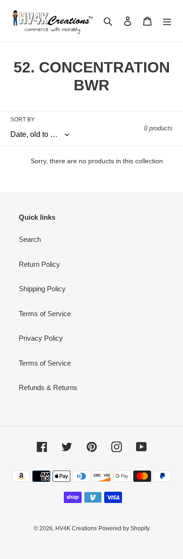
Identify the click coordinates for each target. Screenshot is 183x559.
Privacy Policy (41, 338)
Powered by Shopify (124, 528)
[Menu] (167, 21)
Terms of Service (45, 314)
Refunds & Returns (48, 387)
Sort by (22, 119)
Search (30, 239)
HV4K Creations (76, 528)
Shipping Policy (42, 289)
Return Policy (39, 264)
